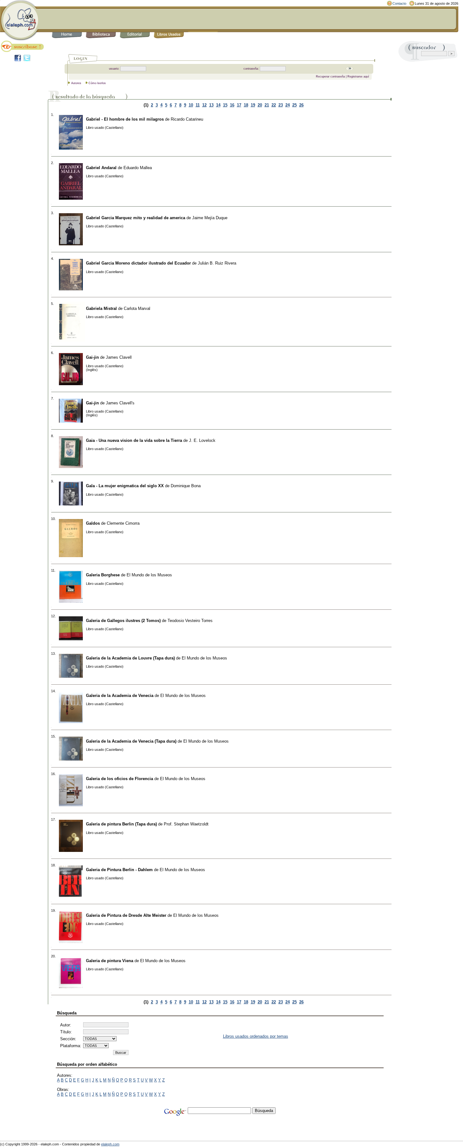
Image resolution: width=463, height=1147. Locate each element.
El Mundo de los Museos (149, 575)
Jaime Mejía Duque (209, 217)
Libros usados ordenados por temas (255, 1036)
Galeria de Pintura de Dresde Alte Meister (126, 915)
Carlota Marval (137, 308)
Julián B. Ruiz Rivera (217, 263)
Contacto (399, 3)
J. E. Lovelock (202, 440)
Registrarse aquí (358, 76)
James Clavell (119, 357)
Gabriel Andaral (101, 167)
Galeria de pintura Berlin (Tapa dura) (121, 824)
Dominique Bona (186, 485)
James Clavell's (120, 403)
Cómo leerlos (97, 83)
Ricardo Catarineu (187, 119)
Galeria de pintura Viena (109, 960)
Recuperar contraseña (330, 76)
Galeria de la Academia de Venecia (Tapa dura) (131, 741)
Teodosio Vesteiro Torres (190, 620)
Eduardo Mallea (137, 167)
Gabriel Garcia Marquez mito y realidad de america (135, 217)
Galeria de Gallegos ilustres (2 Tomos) (123, 620)
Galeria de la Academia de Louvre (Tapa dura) (130, 658)
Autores (76, 83)
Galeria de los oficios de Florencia (119, 778)
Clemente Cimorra (123, 523)
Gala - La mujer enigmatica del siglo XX (125, 485)
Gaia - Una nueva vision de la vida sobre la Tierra (134, 440)
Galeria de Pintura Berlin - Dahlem (119, 869)
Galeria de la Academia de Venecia (119, 695)
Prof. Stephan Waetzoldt (186, 824)
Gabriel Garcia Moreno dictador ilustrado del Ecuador (138, 263)
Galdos (93, 523)
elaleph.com (110, 1144)
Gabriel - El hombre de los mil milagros (125, 119)
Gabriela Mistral (101, 308)
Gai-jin (92, 357)
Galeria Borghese (103, 575)
